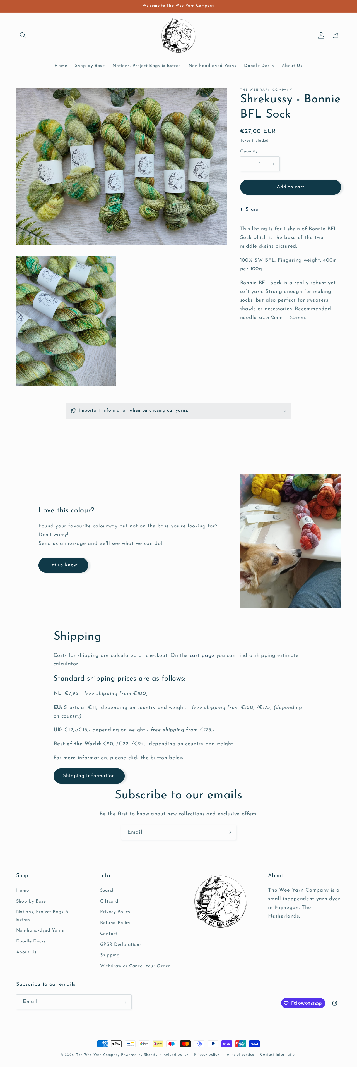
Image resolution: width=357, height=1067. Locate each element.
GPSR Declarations (121, 944)
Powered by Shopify (139, 1055)
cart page (202, 655)
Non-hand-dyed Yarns (40, 930)
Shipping (110, 955)
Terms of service (239, 1055)
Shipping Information (89, 776)
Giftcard (109, 901)
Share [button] (252, 209)
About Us (26, 952)
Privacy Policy (115, 912)
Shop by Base (31, 901)
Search (107, 890)
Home (22, 890)
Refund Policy (115, 923)
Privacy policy (206, 1055)
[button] (23, 35)
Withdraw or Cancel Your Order (135, 966)
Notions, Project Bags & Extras (42, 916)
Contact (108, 933)
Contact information (278, 1055)
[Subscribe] (229, 832)
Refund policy (175, 1055)
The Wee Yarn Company (98, 1055)
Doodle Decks (31, 941)
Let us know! (63, 564)
